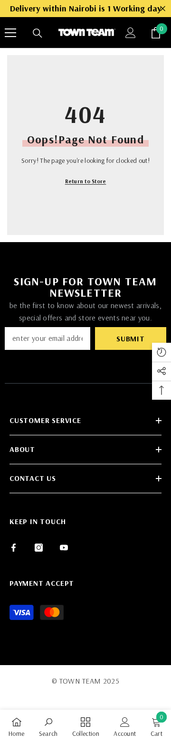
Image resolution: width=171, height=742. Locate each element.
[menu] (10, 32)
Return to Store (85, 181)
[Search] (37, 33)
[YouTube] (64, 547)
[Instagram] (38, 547)
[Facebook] (13, 547)
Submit (130, 338)
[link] (48, 726)
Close (162, 8)
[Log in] (130, 33)
